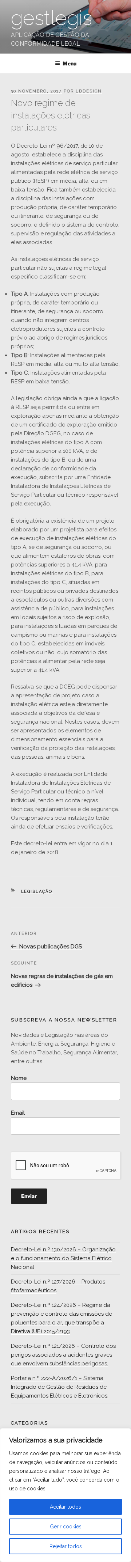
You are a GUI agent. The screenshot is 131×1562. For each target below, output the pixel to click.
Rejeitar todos (65, 1546)
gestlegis (51, 18)
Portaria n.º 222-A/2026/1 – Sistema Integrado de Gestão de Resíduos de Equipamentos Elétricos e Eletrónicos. (59, 1387)
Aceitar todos (65, 1507)
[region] (65, 1495)
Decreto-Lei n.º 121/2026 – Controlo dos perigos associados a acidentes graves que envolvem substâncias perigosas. (63, 1355)
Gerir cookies (66, 1526)
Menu (69, 63)
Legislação (37, 891)
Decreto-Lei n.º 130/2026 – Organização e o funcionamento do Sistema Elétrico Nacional (63, 1258)
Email (18, 1113)
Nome (19, 1078)
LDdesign (89, 91)
